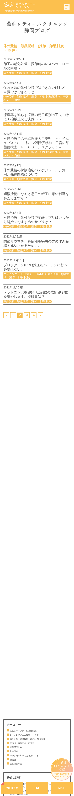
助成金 (13, 759)
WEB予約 (12, 788)
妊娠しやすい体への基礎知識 (23, 731)
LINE (37, 788)
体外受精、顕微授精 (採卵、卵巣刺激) (28, 739)
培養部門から (16, 747)
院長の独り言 (16, 764)
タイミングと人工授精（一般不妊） (26, 735)
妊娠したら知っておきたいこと (25, 755)
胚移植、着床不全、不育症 (22, 743)
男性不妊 (14, 751)
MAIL (61, 788)
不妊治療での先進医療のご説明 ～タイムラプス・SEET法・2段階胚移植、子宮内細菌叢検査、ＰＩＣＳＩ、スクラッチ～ (36, 143)
